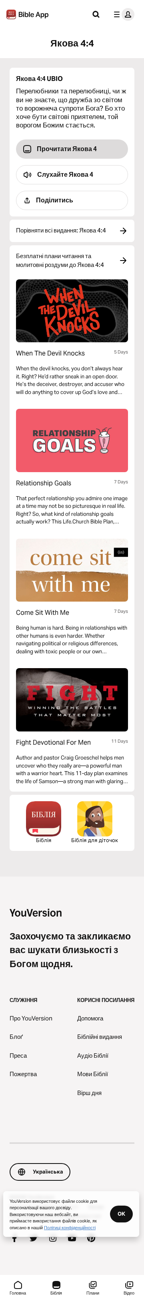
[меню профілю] (122, 14)
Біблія (43, 840)
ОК (121, 1213)
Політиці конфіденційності (70, 1227)
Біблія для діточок (94, 840)
